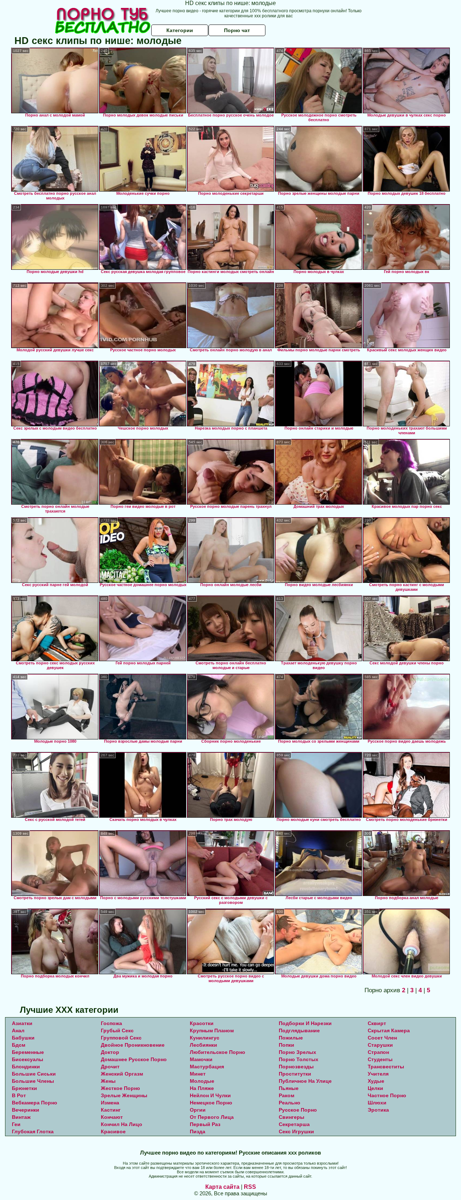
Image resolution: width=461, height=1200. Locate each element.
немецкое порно (211, 1103)
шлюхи (377, 1103)
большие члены (33, 1081)
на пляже (202, 1088)
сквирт (377, 1023)
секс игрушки (296, 1131)
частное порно (387, 1095)
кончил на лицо (121, 1124)
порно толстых (298, 1059)
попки (286, 1045)
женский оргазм (122, 1074)
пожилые (291, 1038)
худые (376, 1081)
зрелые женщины (124, 1095)
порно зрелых (297, 1052)
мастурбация (207, 1066)
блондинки (26, 1066)
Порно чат (237, 30)
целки (375, 1088)
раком (286, 1095)
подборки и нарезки (305, 1023)
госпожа (111, 1023)
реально (289, 1103)
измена (110, 1103)
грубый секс (117, 1030)
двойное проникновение (133, 1045)
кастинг (111, 1110)
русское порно (298, 1110)
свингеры (291, 1117)
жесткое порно (120, 1088)
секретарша (294, 1124)
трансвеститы (386, 1066)
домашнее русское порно (134, 1059)
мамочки (201, 1059)
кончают (112, 1117)
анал (18, 1030)
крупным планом (212, 1030)
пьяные (289, 1088)
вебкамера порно (34, 1103)
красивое (113, 1131)
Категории (179, 30)
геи (16, 1124)
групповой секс (121, 1038)
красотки (202, 1023)
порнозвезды (296, 1066)
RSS (250, 1187)
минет (198, 1074)
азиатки (22, 1023)
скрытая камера (389, 1030)
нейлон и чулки (210, 1095)
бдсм (18, 1045)
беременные (28, 1052)
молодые (202, 1081)
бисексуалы (27, 1059)
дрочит (110, 1066)
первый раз (205, 1124)
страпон (378, 1052)
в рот (19, 1095)
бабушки (23, 1038)
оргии (198, 1110)
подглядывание (299, 1030)
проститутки (295, 1074)
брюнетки (24, 1088)
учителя (378, 1074)
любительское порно (217, 1052)
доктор (110, 1052)
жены (108, 1081)
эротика (378, 1110)
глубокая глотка (33, 1131)
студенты (380, 1059)
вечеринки (25, 1110)
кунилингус (204, 1038)
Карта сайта (222, 1187)
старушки (380, 1045)
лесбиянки (203, 1045)
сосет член (382, 1038)
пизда (197, 1131)
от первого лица (212, 1117)
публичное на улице (305, 1081)
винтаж (21, 1117)
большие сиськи (34, 1074)
